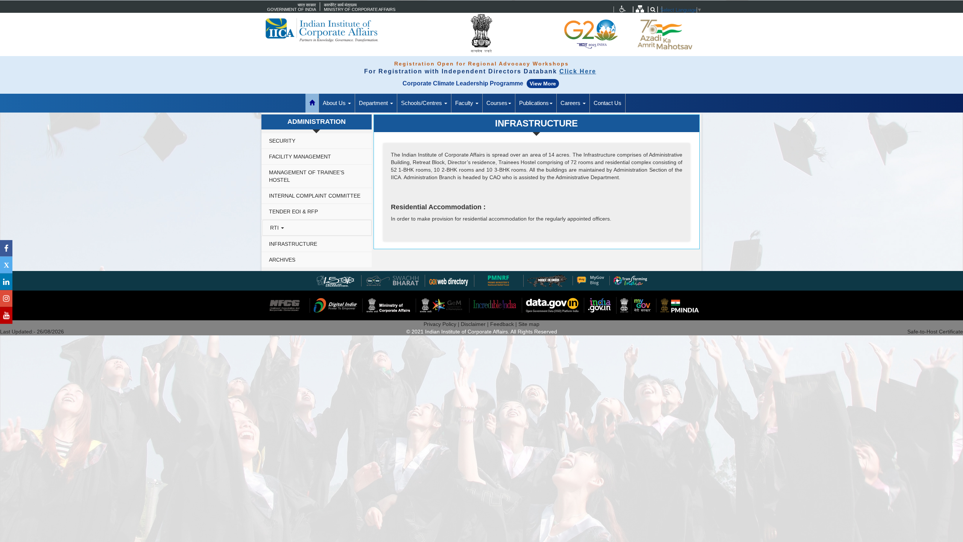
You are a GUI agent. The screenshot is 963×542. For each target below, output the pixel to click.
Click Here (577, 71)
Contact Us (607, 103)
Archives (282, 260)
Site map (528, 324)
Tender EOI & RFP (293, 212)
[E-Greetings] (449, 280)
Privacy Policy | (442, 324)
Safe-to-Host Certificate (935, 332)
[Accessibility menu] (622, 9)
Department (374, 103)
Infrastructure (293, 244)
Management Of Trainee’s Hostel (306, 176)
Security (282, 141)
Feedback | (504, 324)
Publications (534, 103)
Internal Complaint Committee (314, 196)
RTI (275, 228)
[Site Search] (652, 9)
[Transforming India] (630, 280)
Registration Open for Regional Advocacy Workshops (481, 64)
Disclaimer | (475, 324)
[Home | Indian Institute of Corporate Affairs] (334, 30)
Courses (496, 103)
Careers (571, 103)
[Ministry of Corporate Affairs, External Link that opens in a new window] (622, 9)
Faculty (465, 103)
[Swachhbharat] (336, 280)
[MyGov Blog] (590, 280)
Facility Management (300, 157)
